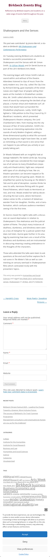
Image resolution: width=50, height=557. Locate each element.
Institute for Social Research (14, 445)
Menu (25, 21)
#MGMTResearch (11, 480)
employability (16, 497)
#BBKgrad (9, 476)
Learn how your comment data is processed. (23, 391)
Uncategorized (9, 461)
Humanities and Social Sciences (15, 451)
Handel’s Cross (11, 298)
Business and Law (10, 448)
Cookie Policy (24, 554)
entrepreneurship (31, 496)
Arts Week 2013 (26, 278)
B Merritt (39, 282)
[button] (46, 509)
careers (7, 493)
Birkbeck (23, 484)
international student (21, 502)
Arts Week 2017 (9, 485)
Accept (25, 534)
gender (14, 499)
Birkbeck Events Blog (25, 5)
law (36, 504)
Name (6, 352)
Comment (8, 323)
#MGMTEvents (26, 477)
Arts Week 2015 (32, 482)
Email (6, 363)
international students (18, 504)
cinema (16, 494)
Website (6, 373)
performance (38, 278)
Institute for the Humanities (14, 442)
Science (6, 455)
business (38, 485)
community (25, 493)
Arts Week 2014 (20, 482)
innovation (8, 501)
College (6, 439)
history (40, 499)
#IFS (17, 476)
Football (6, 500)
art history (26, 480)
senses (6, 282)
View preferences (25, 549)
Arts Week (38, 479)
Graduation (27, 499)
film (44, 496)
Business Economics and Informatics (19, 489)
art (20, 479)
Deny (25, 541)
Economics (7, 497)
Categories (7, 458)
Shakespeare (14, 282)
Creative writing (37, 494)
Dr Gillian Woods (16, 65)
